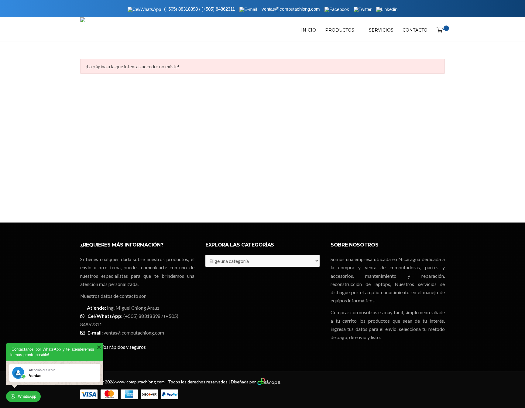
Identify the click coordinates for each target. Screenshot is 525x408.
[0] (438, 30)
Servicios (381, 30)
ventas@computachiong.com (134, 332)
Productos (339, 30)
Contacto (415, 30)
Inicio (308, 30)
